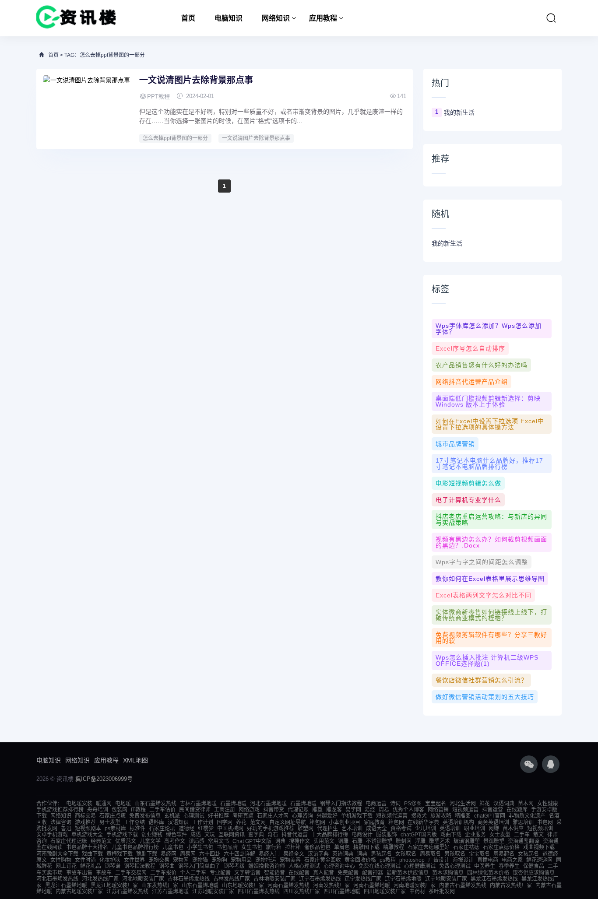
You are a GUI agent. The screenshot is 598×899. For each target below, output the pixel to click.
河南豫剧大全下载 (57, 854)
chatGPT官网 (489, 816)
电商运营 (376, 804)
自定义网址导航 (287, 822)
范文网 (258, 822)
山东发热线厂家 (159, 885)
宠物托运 (265, 860)
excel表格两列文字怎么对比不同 (483, 595)
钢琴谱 (112, 866)
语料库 (156, 822)
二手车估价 (162, 810)
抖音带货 (273, 810)
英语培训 (450, 828)
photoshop (412, 860)
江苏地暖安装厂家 (213, 891)
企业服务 (475, 835)
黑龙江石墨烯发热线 (494, 879)
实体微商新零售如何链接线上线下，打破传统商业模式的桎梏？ (491, 615)
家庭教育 (374, 822)
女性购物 (60, 860)
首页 (188, 18)
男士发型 (109, 822)
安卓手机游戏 (52, 835)
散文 (538, 835)
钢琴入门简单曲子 (199, 866)
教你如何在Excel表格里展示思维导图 (490, 578)
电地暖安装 (79, 804)
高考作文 (174, 841)
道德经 (186, 828)
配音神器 (372, 873)
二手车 (522, 835)
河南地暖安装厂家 (415, 885)
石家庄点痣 (112, 816)
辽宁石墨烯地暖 (403, 879)
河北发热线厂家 (100, 879)
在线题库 (517, 810)
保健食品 (533, 866)
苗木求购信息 (448, 873)
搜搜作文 (299, 841)
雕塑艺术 (439, 841)
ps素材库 (115, 828)
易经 (370, 810)
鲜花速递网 (539, 860)
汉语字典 (318, 854)
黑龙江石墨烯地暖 (66, 885)
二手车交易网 (131, 873)
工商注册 (224, 810)
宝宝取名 (479, 854)
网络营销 (438, 810)
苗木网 (526, 804)
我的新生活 (459, 112)
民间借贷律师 (195, 810)
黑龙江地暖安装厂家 (114, 885)
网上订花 (66, 866)
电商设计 (362, 835)
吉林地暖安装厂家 (274, 879)
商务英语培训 (493, 822)
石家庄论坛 (162, 828)
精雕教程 (393, 847)
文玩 (209, 835)
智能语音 (274, 873)
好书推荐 (218, 816)
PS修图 (413, 804)
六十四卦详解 (239, 854)
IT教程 (138, 810)
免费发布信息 (145, 816)
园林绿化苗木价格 (488, 873)
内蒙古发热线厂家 (511, 885)
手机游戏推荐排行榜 (60, 810)
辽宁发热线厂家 (363, 879)
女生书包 (251, 847)
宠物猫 (200, 860)
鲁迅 (66, 828)
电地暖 (123, 804)
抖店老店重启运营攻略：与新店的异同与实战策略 (491, 519)
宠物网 (181, 860)
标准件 (137, 828)
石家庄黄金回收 (322, 860)
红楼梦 (206, 828)
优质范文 (125, 841)
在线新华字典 (423, 822)
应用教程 (323, 18)
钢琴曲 (167, 866)
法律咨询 (60, 822)
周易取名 (430, 854)
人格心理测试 (304, 866)
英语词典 (342, 854)
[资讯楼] (76, 18)
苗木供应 (513, 828)
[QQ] (550, 764)
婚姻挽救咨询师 (266, 866)
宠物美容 (290, 860)
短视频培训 (540, 828)
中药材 (417, 891)
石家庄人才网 (272, 816)
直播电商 (487, 860)
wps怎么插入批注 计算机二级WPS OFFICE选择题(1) (487, 660)
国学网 (224, 822)
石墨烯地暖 (233, 804)
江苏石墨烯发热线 (127, 891)
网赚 (494, 828)
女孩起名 (528, 854)
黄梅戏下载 (119, 854)
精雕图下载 (366, 847)
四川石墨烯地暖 (342, 891)
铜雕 (343, 841)
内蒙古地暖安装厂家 (79, 891)
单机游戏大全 (87, 835)
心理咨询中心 (339, 866)
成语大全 (376, 828)
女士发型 (499, 835)
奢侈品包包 (317, 847)
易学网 (353, 810)
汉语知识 (178, 822)
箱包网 (317, 822)
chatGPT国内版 (419, 835)
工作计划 (202, 822)
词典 (280, 841)
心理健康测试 (420, 866)
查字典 (256, 835)
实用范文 (323, 841)
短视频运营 (465, 810)
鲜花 (484, 804)
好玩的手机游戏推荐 (270, 828)
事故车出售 (79, 873)
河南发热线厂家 (331, 885)
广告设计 (438, 860)
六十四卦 (209, 854)
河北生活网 (463, 804)
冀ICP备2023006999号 (104, 779)
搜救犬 (419, 816)
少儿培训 (425, 828)
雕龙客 (334, 810)
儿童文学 (150, 841)
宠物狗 (219, 860)
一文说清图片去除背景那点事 (196, 80)
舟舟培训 (97, 810)
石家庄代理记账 (68, 841)
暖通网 (104, 804)
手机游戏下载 (122, 835)
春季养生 (509, 866)
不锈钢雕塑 (379, 841)
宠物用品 (241, 860)
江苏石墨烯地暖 (170, 891)
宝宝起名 (435, 804)
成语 (195, 835)
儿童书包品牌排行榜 (135, 847)
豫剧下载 (146, 854)
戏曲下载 (450, 835)
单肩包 (342, 847)
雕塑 (317, 810)
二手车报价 (163, 873)
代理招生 (327, 828)
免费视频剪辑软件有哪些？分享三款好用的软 (491, 637)
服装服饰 (386, 835)
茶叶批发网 (442, 891)
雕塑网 (305, 828)
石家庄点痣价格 (501, 847)
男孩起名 (381, 854)
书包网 (545, 822)
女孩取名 (405, 854)
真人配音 (323, 873)
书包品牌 (227, 847)
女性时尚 (85, 860)
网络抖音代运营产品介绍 (472, 381)
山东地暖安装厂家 (243, 885)
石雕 (357, 841)
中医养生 (484, 866)
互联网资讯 (231, 835)
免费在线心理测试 (380, 866)
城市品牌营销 (455, 443)
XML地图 (135, 760)
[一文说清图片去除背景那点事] (86, 108)
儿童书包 (172, 847)
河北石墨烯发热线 (57, 879)
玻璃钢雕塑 (467, 841)
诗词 (395, 804)
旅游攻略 (440, 816)
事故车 (104, 873)
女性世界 (134, 860)
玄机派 (172, 816)
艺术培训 (351, 828)
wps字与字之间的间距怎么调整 (482, 561)
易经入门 (269, 854)
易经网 (168, 854)
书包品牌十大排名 (87, 847)
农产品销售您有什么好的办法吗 (482, 365)
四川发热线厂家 (301, 891)
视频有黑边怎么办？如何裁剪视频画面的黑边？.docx (491, 542)
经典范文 (101, 841)
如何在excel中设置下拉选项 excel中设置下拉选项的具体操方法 (490, 424)
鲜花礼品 (90, 866)
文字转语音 (247, 873)
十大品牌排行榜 (329, 835)
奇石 (272, 835)
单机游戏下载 (357, 816)
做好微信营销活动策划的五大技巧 (485, 696)
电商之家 (512, 860)
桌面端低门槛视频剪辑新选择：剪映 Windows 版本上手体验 (488, 401)
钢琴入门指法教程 (341, 804)
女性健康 (547, 804)
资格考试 (401, 828)
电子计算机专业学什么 (468, 499)
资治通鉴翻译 (523, 841)
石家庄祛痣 (466, 847)
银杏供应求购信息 (534, 873)
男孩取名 (454, 854)
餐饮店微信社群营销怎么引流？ (482, 680)
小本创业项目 (344, 822)
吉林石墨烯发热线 (189, 879)
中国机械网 (230, 828)
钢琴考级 (234, 866)
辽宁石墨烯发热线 (320, 879)
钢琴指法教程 (139, 866)
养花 (241, 822)
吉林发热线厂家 (231, 879)
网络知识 (276, 18)
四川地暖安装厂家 (385, 891)
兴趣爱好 (327, 816)
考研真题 (242, 816)
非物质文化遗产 (527, 816)
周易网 (188, 854)
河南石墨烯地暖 (371, 885)
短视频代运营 (392, 816)
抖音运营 (492, 810)
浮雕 (420, 841)
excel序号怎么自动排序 (470, 348)
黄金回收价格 (360, 860)
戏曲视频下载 (539, 847)
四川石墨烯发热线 (259, 891)
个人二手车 (193, 873)
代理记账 (298, 810)
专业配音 (220, 873)
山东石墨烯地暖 (200, 885)
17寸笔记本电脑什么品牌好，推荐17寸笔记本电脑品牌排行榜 (489, 463)
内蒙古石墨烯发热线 (462, 885)
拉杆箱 (293, 847)
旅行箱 (273, 847)
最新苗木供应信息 (408, 873)
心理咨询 (302, 816)
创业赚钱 (151, 835)
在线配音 (299, 873)
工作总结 (134, 822)
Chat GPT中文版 (251, 841)
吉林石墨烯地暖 (198, 804)
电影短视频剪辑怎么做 (468, 483)
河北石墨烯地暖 (268, 804)
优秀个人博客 (408, 810)
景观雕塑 (493, 841)
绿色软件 (176, 835)
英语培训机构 (458, 822)
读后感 (196, 841)
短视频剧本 (88, 828)
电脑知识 (229, 18)
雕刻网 (404, 841)
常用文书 (218, 841)
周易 (384, 810)
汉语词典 (503, 804)
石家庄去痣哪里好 (429, 847)
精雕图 (463, 816)
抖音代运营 (294, 835)
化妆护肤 (109, 860)
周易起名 (503, 854)
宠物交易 (158, 860)
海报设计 (463, 860)
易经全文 (293, 854)
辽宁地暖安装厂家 (446, 879)
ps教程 (388, 860)
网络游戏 (249, 810)
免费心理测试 (455, 866)
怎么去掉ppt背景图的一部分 (175, 138)
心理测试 (193, 816)
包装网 (119, 810)
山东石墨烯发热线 (155, 804)
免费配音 (348, 873)
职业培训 (474, 828)
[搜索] (551, 18)
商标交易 (85, 816)
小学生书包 (200, 847)
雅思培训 (523, 822)
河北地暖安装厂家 (143, 879)
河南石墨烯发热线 (288, 885)
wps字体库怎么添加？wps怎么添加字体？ (489, 328)
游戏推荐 (85, 822)
